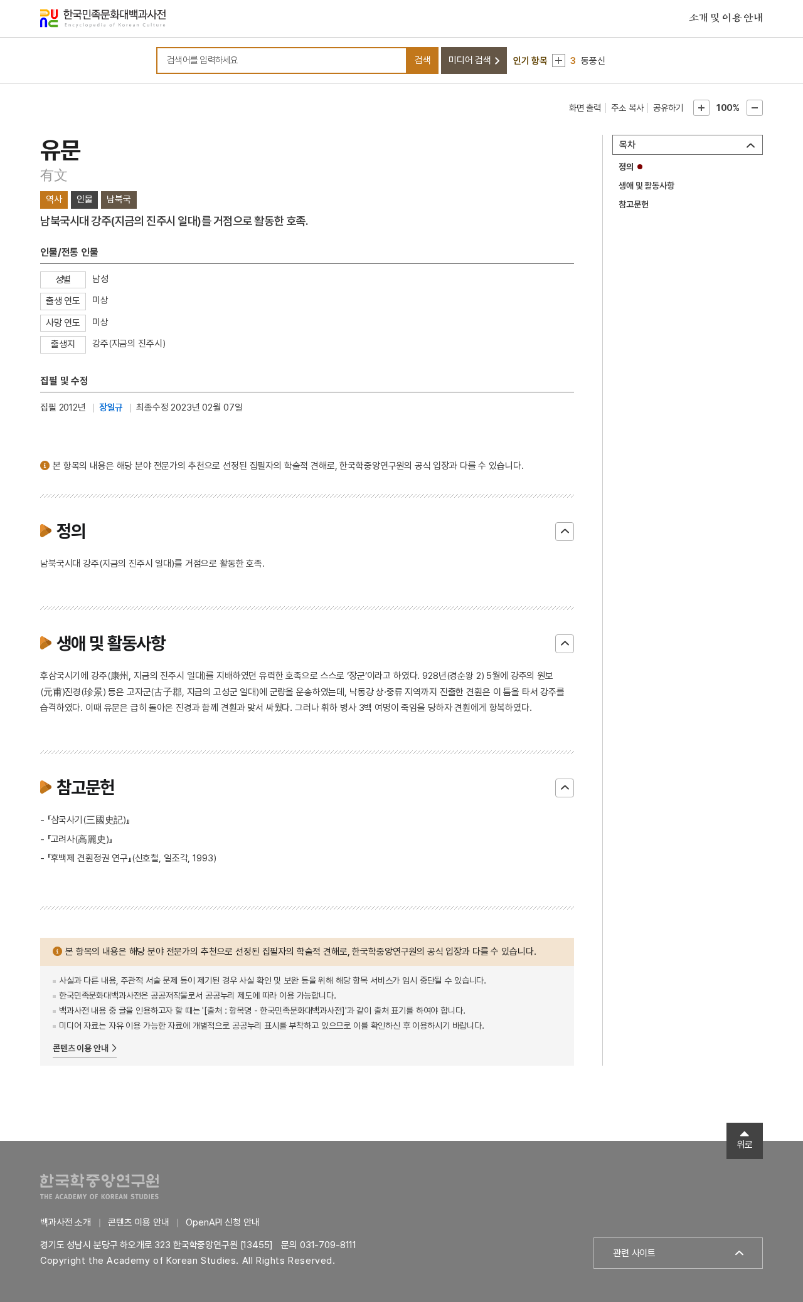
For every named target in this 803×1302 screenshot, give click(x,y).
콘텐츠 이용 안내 (81, 1048)
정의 (626, 167)
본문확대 (701, 108)
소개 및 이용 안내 (726, 18)
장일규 (111, 407)
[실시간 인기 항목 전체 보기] (558, 60)
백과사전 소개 (65, 1222)
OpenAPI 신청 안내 (222, 1222)
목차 (627, 144)
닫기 (564, 531)
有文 (54, 175)
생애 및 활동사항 (646, 186)
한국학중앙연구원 (99, 1186)
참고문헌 (633, 204)
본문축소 (755, 108)
